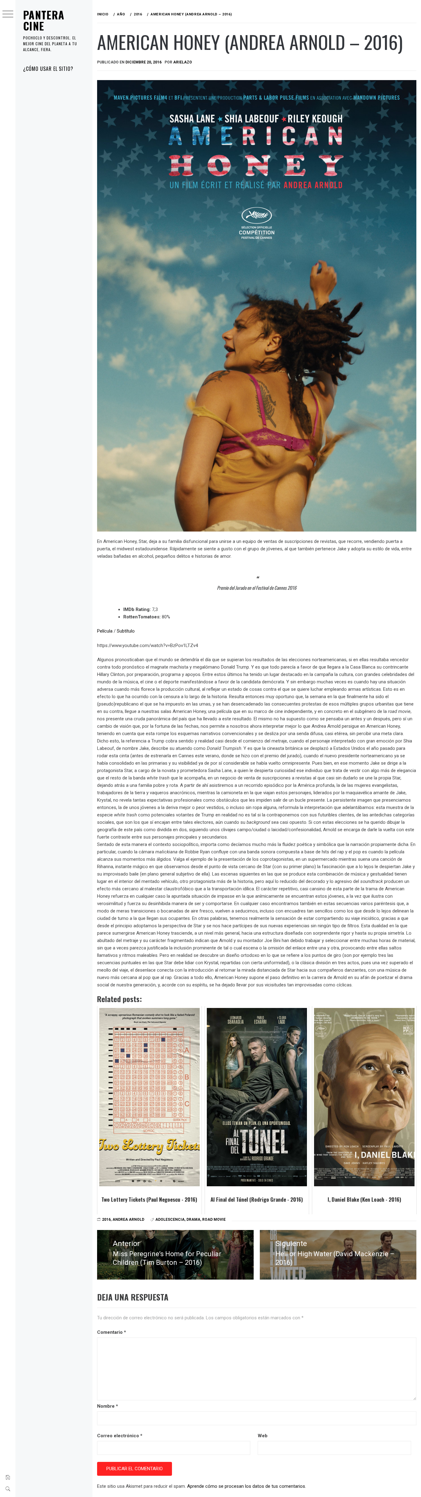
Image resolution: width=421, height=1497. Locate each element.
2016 (106, 1219)
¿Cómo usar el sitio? (48, 68)
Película (104, 631)
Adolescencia (170, 1219)
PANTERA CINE (44, 20)
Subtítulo (126, 631)
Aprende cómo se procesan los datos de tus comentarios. (246, 1486)
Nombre (107, 1406)
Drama (193, 1219)
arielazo (182, 62)
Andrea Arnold (128, 1219)
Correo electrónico (119, 1435)
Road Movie (214, 1219)
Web (263, 1435)
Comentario (111, 1332)
